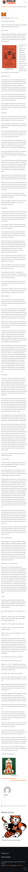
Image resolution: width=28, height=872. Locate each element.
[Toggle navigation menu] (25, 2)
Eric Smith (15, 18)
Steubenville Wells (21, 806)
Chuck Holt (6, 806)
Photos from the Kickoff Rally (11, 840)
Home (2, 6)
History (8, 6)
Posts (5, 6)
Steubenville (12, 806)
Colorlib (8, 865)
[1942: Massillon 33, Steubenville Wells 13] (3, 14)
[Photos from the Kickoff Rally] (14, 826)
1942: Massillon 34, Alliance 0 (9, 778)
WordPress (19, 865)
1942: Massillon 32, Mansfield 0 (18, 780)
